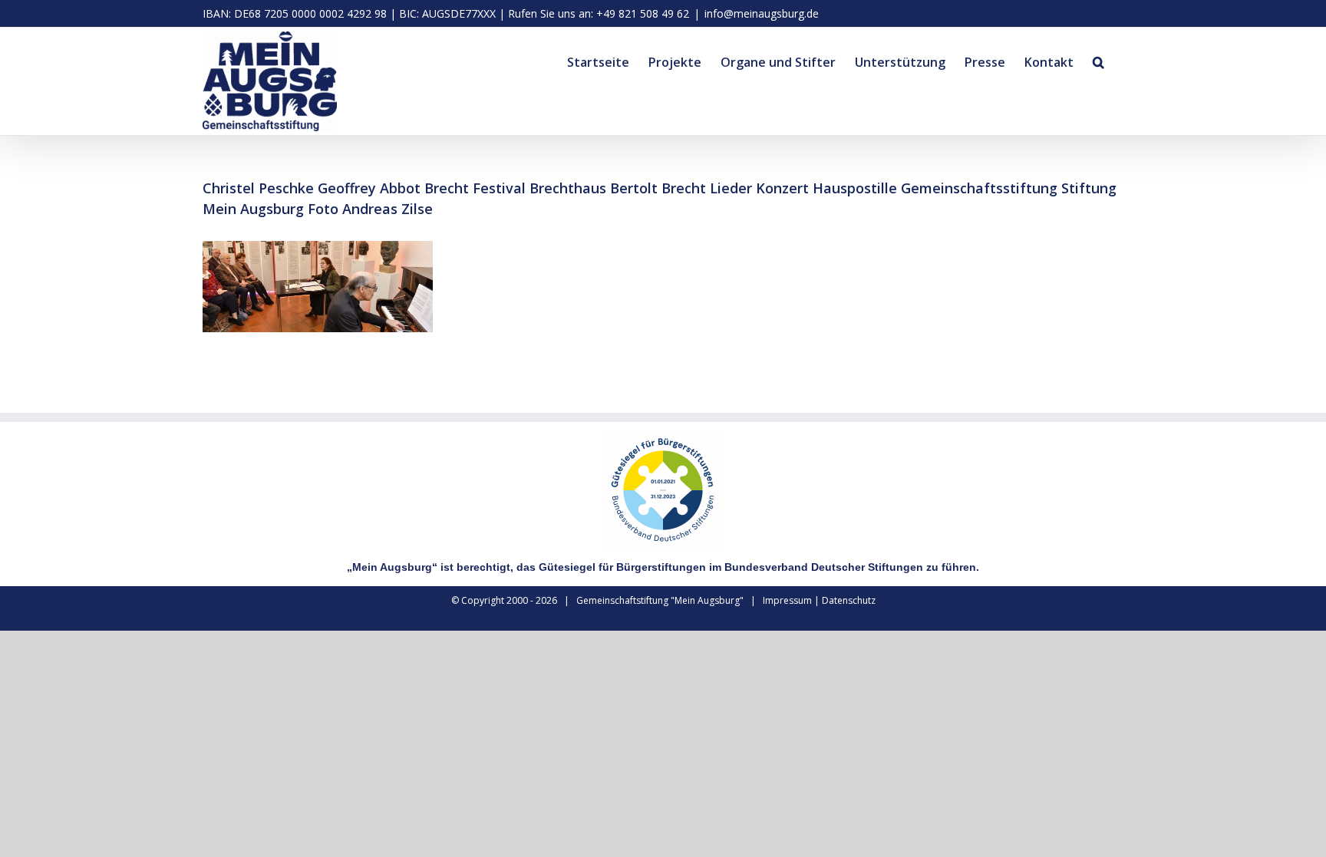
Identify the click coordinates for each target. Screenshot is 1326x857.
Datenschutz (849, 600)
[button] (1098, 60)
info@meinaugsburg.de (761, 13)
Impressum (787, 600)
